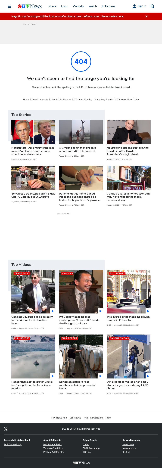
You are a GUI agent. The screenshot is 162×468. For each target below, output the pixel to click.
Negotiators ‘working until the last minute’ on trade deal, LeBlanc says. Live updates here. (32, 151)
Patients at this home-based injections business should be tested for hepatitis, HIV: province (80, 197)
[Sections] (9, 6)
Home (52, 6)
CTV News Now (123, 99)
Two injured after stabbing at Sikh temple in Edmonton (128, 318)
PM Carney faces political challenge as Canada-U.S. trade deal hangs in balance (79, 320)
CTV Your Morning (83, 99)
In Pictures (108, 6)
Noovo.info (128, 444)
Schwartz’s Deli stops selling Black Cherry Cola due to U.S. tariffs (33, 195)
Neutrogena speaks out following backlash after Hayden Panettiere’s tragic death (128, 151)
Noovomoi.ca (129, 448)
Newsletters (96, 417)
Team (108, 417)
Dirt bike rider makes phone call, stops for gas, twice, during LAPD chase (127, 385)
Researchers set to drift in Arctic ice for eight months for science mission (32, 385)
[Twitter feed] (6, 429)
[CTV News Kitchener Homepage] (30, 6)
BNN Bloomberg (91, 448)
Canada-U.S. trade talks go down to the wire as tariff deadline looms (32, 320)
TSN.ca (87, 452)
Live (136, 99)
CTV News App (59, 417)
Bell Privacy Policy (52, 444)
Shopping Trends (104, 99)
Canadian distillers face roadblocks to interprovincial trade (77, 385)
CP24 (86, 444)
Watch (93, 6)
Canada (78, 6)
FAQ (86, 417)
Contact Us (75, 417)
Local (64, 6)
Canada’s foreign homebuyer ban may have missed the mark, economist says (128, 197)
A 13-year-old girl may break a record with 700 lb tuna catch (77, 149)
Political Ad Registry (53, 452)
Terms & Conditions (53, 448)
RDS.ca (126, 452)
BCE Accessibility (13, 444)
